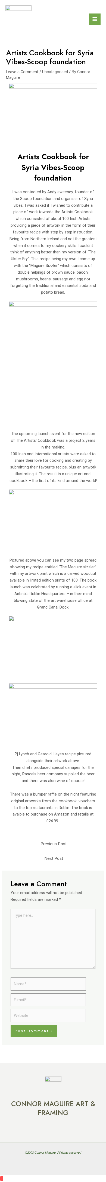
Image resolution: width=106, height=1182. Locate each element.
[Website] (48, 1016)
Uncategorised (55, 71)
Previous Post (53, 843)
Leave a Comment (22, 71)
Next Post (53, 858)
